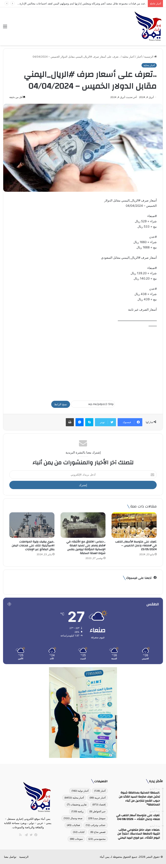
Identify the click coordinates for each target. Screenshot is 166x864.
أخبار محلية (128, 56)
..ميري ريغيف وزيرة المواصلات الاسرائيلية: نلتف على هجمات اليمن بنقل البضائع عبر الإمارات (33, 545)
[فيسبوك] (35, 834)
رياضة (77, 811)
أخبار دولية (79, 790)
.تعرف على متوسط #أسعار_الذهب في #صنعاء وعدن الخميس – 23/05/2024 (136, 545)
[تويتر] (30, 834)
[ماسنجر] (80, 422)
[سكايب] (89, 422)
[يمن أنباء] (148, 26)
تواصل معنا (10, 856)
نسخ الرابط (60, 404)
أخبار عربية (97, 797)
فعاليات (73, 825)
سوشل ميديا (96, 818)
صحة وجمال (73, 818)
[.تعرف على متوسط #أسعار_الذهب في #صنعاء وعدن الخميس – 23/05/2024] (134, 525)
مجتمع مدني (96, 838)
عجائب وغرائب (95, 825)
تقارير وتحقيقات (77, 804)
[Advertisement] (83, 362)
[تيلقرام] (25, 834)
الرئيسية (149, 56)
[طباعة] (70, 422)
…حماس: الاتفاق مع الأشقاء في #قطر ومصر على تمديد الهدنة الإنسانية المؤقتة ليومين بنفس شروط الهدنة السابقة (85, 547)
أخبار (139, 56)
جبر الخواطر (97, 811)
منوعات (76, 838)
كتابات (79, 831)
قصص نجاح (97, 831)
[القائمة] (5, 27)
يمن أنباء (105, 856)
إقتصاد (98, 804)
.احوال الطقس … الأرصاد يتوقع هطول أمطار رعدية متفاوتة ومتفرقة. (107, 3)
